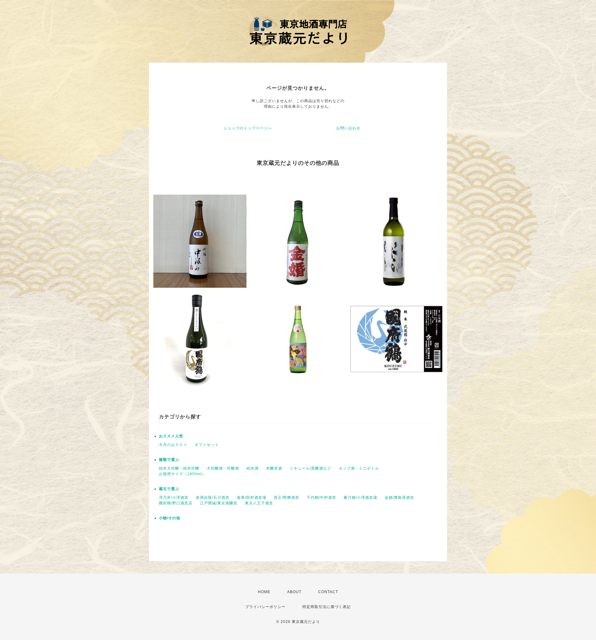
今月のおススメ (173, 445)
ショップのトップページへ (248, 128)
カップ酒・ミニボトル (359, 468)
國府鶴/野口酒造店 (175, 503)
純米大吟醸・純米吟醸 (179, 468)
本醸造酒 (274, 468)
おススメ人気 (171, 436)
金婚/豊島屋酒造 (399, 497)
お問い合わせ (348, 128)
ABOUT (294, 592)
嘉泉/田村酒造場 (251, 497)
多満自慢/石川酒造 (212, 497)
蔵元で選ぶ (169, 489)
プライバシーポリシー (265, 607)
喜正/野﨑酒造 (286, 497)
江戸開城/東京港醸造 (218, 503)
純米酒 (252, 468)
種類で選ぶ (169, 459)
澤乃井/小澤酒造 (173, 497)
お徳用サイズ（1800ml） (182, 474)
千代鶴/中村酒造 (321, 497)
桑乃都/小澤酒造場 (360, 497)
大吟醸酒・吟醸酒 (223, 468)
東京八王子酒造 (259, 503)
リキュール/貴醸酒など (310, 468)
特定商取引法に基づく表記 (326, 607)
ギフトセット (207, 445)
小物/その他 (169, 518)
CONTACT (328, 592)
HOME (264, 592)
